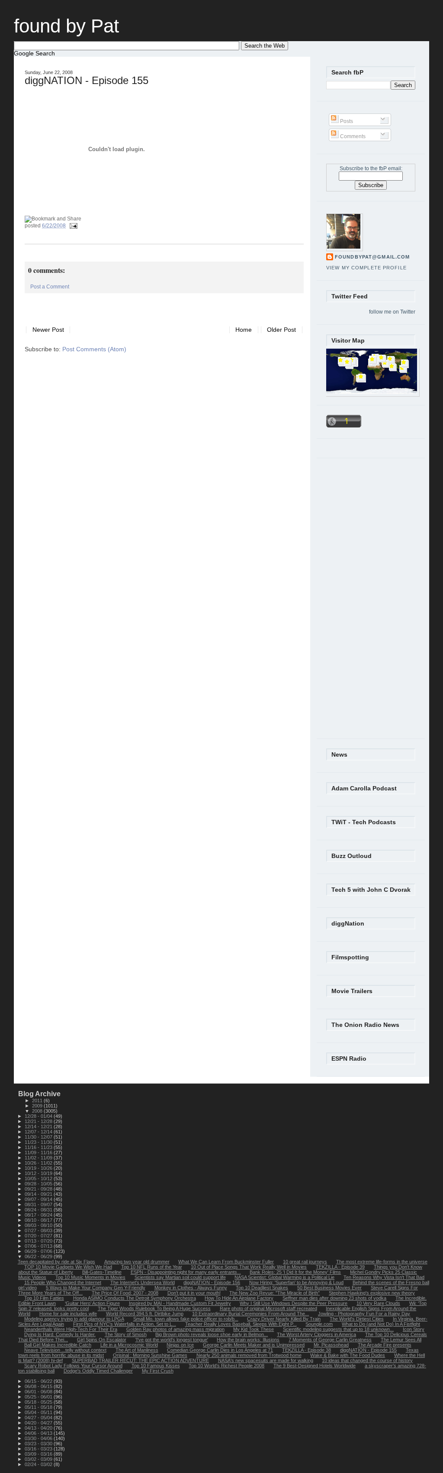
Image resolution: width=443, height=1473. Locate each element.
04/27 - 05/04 (39, 1417)
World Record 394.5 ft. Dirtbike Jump (144, 1313)
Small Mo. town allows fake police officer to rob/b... (185, 1318)
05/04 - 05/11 (39, 1412)
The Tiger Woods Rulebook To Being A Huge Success (154, 1308)
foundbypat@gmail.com (372, 256)
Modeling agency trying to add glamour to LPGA (74, 1318)
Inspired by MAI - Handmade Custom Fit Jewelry (180, 1303)
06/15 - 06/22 (39, 1381)
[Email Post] (72, 226)
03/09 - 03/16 (39, 1454)
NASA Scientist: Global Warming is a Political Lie (284, 1277)
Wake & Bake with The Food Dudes (347, 1355)
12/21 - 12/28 (39, 1121)
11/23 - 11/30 (39, 1142)
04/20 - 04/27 (39, 1422)
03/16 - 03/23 (39, 1448)
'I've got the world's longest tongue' (171, 1339)
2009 (38, 1105)
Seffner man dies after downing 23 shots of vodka (334, 1298)
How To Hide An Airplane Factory (239, 1298)
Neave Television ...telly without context (65, 1350)
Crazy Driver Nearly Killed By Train (284, 1318)
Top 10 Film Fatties (44, 1298)
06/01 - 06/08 (39, 1391)
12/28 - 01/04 (39, 1116)
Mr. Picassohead (331, 1344)
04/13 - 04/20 (39, 1428)
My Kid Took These (253, 1329)
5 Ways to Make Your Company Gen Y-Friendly (95, 1287)
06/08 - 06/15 (39, 1386)
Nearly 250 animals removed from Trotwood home (249, 1355)
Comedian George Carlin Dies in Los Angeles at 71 (220, 1350)
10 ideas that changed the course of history (367, 1360)
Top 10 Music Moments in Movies (90, 1277)
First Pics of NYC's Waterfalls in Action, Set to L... (124, 1324)
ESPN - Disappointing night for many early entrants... (186, 1272)
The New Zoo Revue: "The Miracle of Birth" (274, 1292)
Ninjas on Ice (180, 1344)
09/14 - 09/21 (39, 1194)
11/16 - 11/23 (39, 1147)
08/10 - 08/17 (39, 1220)
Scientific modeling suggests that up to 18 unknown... (338, 1329)
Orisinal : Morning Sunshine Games (150, 1355)
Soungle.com (319, 1324)
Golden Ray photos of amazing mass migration (175, 1329)
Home (243, 330)
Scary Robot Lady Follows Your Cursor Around (73, 1365)
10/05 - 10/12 (39, 1178)
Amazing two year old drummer (137, 1261)
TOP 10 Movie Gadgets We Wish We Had (68, 1266)
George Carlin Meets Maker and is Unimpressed (254, 1344)
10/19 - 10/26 (39, 1168)
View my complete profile (366, 267)
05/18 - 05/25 (39, 1402)
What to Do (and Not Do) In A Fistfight (381, 1324)
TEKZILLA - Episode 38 (306, 1350)
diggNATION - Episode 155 (86, 80)
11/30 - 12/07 (39, 1137)
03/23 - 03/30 (39, 1443)
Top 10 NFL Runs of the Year (151, 1266)
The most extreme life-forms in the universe (381, 1261)
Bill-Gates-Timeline (102, 1272)
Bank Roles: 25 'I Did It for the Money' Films (295, 1272)
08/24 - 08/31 (39, 1209)
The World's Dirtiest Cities (357, 1318)
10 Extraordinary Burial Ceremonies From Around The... (250, 1313)
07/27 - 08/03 (39, 1230)
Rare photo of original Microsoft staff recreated (268, 1308)
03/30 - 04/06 (39, 1438)
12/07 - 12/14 (39, 1131)
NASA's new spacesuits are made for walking (265, 1360)
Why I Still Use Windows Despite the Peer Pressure (293, 1303)
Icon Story (413, 1329)
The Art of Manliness (137, 1350)
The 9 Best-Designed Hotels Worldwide (314, 1365)
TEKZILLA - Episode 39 (340, 1266)
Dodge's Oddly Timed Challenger (98, 1370)
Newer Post (48, 330)
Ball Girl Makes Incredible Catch (57, 1344)
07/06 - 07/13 (39, 1246)
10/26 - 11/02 (39, 1162)
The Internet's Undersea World (142, 1282)
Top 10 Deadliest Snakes (262, 1287)
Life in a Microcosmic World (129, 1344)
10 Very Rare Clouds (378, 1303)
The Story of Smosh (126, 1334)
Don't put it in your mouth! (194, 1292)
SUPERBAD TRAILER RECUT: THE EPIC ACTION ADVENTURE (140, 1360)
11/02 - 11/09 (39, 1157)
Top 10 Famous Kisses (156, 1365)
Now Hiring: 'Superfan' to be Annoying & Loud (296, 1282)
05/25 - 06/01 (39, 1396)
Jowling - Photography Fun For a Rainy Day (364, 1313)
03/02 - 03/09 (39, 1459)
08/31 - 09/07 (39, 1204)
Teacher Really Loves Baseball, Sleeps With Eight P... (241, 1324)
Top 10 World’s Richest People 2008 (226, 1365)
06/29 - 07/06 (39, 1251)
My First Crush (157, 1370)
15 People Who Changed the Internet (62, 1282)
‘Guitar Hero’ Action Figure (92, 1303)
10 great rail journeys (305, 1261)
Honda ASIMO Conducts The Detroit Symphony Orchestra (134, 1298)
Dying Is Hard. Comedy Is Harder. (60, 1334)
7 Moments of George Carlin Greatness (330, 1339)
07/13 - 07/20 (39, 1240)
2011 (38, 1100)
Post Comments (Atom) (94, 349)
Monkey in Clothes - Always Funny (190, 1287)
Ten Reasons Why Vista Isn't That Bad (383, 1277)
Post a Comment (49, 287)
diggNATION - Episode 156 (211, 1282)
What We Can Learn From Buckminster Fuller (226, 1261)
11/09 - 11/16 (39, 1152)
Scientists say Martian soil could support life (180, 1277)
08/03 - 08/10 (39, 1225)
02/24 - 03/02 (39, 1464)
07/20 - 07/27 (39, 1235)
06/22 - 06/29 (39, 1256)
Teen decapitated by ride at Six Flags (56, 1261)
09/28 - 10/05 (39, 1183)
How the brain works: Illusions (248, 1339)
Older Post (281, 330)
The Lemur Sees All (401, 1339)
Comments (352, 136)
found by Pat (66, 25)
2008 (38, 1111)
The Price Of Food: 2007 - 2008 (125, 1292)
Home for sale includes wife (68, 1313)
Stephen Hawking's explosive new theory (372, 1292)
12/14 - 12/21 (39, 1126)
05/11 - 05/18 (39, 1407)
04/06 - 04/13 (39, 1433)
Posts (346, 121)
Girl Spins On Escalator (101, 1339)
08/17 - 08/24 (39, 1214)
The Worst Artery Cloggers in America (316, 1334)
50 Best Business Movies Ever (329, 1287)
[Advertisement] (126, 306)
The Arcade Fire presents (384, 1344)
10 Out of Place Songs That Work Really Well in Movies (249, 1266)
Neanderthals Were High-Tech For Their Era (70, 1329)
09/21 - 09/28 (39, 1188)
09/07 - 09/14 (39, 1199)
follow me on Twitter (392, 312)
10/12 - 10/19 (39, 1173)
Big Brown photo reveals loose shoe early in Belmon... (211, 1334)
